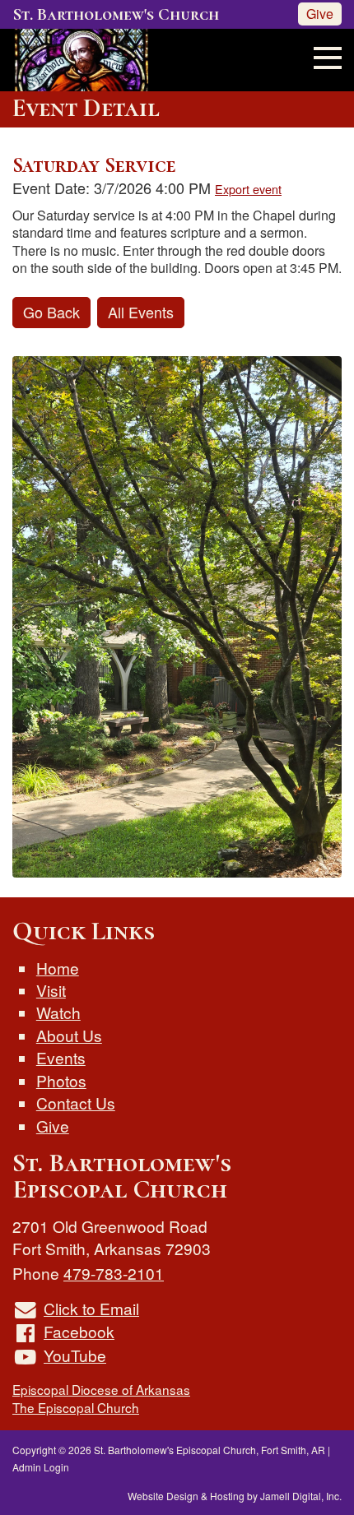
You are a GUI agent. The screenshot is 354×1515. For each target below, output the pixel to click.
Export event (248, 188)
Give (319, 13)
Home (57, 968)
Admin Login (40, 1467)
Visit (51, 990)
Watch (58, 1012)
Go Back (51, 311)
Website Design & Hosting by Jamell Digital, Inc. (235, 1496)
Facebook (79, 1331)
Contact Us (75, 1102)
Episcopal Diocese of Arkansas (101, 1389)
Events (61, 1057)
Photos (61, 1080)
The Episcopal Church (75, 1407)
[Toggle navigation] (323, 56)
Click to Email (91, 1308)
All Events (141, 311)
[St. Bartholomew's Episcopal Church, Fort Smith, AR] (75, 57)
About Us (69, 1035)
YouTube (75, 1355)
